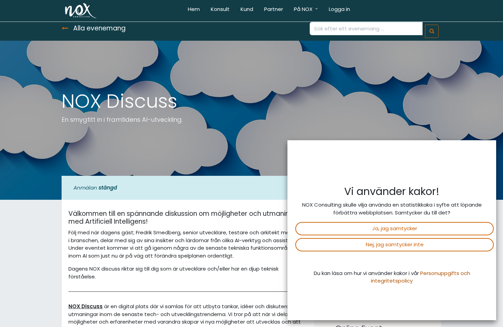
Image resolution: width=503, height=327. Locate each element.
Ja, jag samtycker (394, 228)
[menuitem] (194, 11)
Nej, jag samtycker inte (395, 244)
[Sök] (432, 31)
